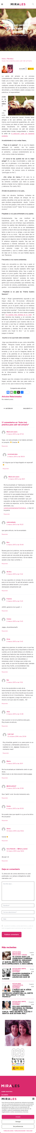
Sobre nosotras (6, 1091)
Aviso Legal (29, 1130)
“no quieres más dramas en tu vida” (18, 314)
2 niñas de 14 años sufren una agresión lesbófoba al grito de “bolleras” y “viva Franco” (17, 993)
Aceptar (18, 1117)
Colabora (4, 1094)
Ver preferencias (18, 1126)
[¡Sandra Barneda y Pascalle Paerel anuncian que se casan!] (6, 972)
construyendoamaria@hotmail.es (15, 508)
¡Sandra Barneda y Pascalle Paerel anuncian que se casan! (17, 976)
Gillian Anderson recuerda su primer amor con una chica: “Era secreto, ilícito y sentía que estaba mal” (17, 1010)
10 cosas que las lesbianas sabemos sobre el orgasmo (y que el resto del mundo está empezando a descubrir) (17, 960)
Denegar (18, 1121)
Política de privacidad (20, 1130)
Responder (5, 446)
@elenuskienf (11, 786)
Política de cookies (9, 1130)
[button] (33, 1099)
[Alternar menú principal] (2, 4)
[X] (18, 392)
